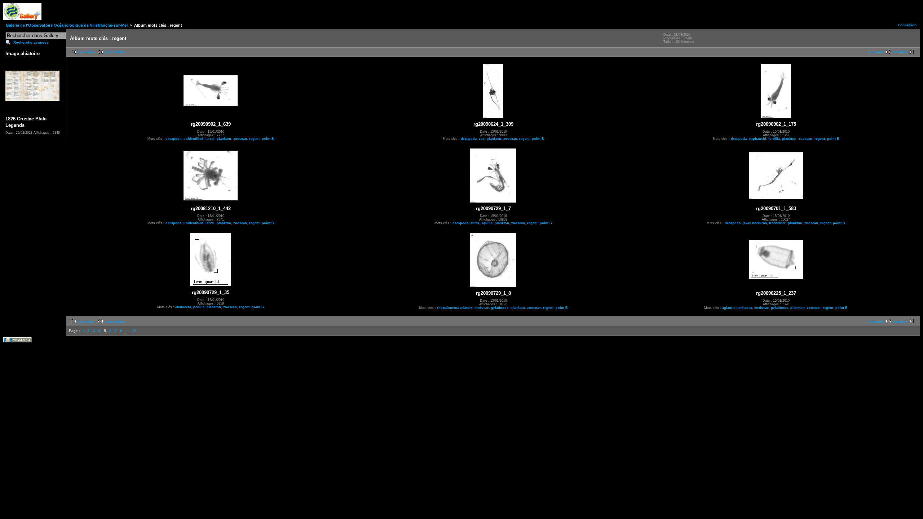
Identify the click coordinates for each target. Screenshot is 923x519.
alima (475, 223)
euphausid (757, 139)
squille (487, 223)
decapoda (173, 139)
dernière (900, 52)
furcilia (774, 139)
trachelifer (777, 223)
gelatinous (499, 308)
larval (210, 139)
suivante (875, 52)
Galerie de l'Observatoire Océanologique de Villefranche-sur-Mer (67, 25)
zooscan (240, 139)
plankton (224, 139)
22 (134, 331)
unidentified (193, 139)
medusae (481, 308)
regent (254, 139)
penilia (198, 307)
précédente (115, 52)
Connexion (907, 25)
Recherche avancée (31, 42)
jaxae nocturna (755, 223)
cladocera (183, 307)
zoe (482, 139)
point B (268, 139)
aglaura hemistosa (737, 308)
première (86, 52)
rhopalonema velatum (454, 308)
